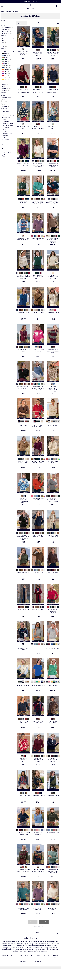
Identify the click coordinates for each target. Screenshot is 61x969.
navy (7, 67)
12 (4, 46)
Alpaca (5, 84)
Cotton (5, 90)
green (7, 59)
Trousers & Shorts (7, 141)
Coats (3, 156)
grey (7, 61)
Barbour (5, 106)
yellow (7, 79)
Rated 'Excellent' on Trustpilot (30, 1)
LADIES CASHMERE (23, 955)
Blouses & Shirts (6, 114)
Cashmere (7, 88)
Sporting (4, 154)
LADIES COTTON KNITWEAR (38, 955)
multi (6, 63)
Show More (33, 922)
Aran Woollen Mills (7, 103)
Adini (4, 101)
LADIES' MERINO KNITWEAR (7, 960)
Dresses (4, 143)
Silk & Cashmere (7, 133)
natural (7, 65)
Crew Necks (7, 33)
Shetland (5, 135)
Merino (5, 129)
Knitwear (4, 119)
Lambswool (6, 127)
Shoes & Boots (6, 149)
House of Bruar (6, 98)
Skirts (3, 145)
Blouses (5, 29)
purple (7, 73)
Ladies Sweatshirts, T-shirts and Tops (8, 116)
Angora (5, 86)
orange (7, 69)
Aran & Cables (7, 27)
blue (7, 55)
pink (6, 71)
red (6, 75)
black (6, 53)
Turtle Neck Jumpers (8, 123)
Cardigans (6, 31)
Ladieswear (5, 112)
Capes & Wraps (6, 147)
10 (4, 44)
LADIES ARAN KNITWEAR (7, 955)
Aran (4, 137)
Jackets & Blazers (6, 139)
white (7, 77)
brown (7, 57)
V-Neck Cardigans (8, 125)
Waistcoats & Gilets (7, 153)
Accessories (5, 151)
